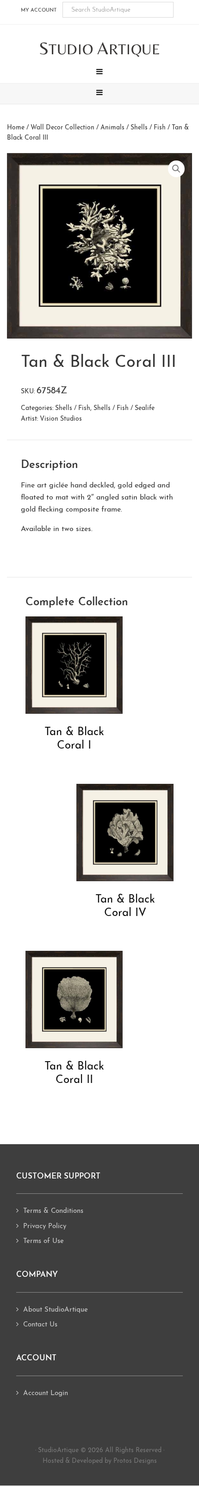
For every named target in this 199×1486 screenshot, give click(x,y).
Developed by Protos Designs (114, 1461)
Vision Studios (61, 419)
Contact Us (40, 1324)
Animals (112, 127)
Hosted (53, 1461)
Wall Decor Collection (62, 127)
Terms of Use (43, 1241)
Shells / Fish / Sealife (124, 408)
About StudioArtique (55, 1310)
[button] (99, 73)
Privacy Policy (44, 1226)
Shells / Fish (148, 127)
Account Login (45, 1393)
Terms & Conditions (53, 1211)
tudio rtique (100, 49)
